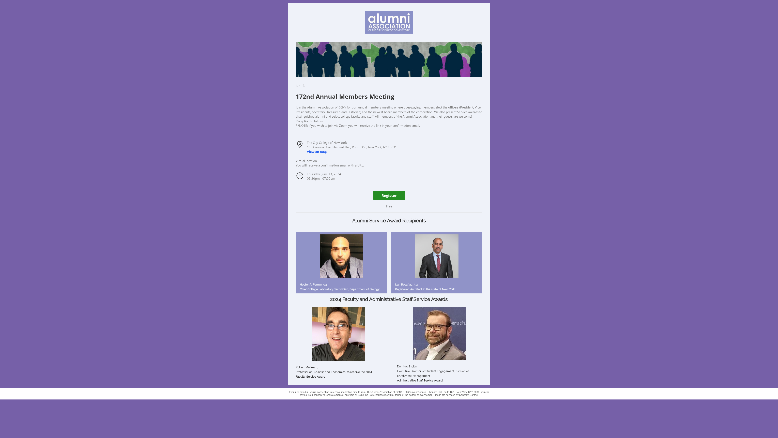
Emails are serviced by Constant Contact (456, 395)
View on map (317, 152)
